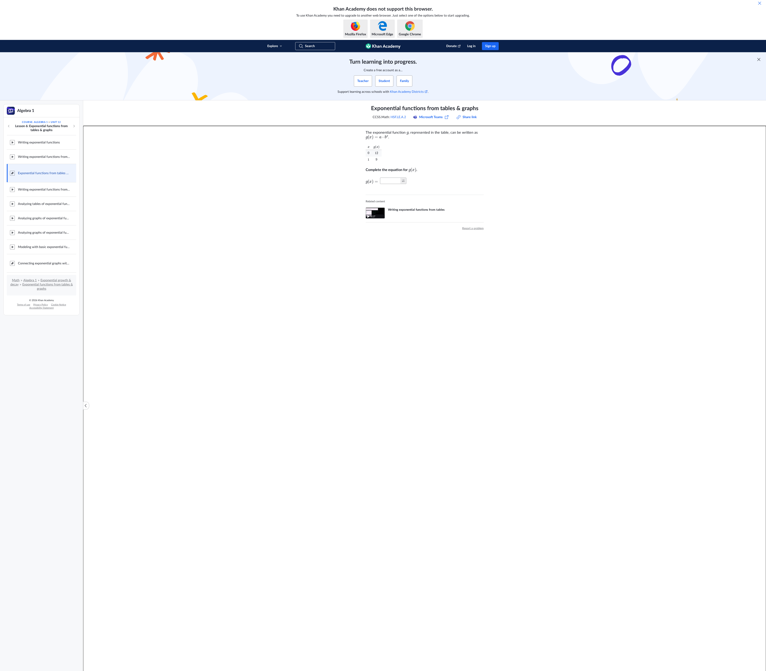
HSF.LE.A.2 (398, 117)
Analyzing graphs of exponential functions (44, 218)
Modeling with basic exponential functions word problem (44, 247)
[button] (403, 181)
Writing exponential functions (39, 142)
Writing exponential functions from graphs (44, 189)
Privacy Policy (40, 304)
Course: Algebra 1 (35, 122)
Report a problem (473, 228)
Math (16, 280)
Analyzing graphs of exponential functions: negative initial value (44, 232)
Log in (471, 46)
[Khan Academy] (383, 46)
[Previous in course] (8, 126)
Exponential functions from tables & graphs (44, 173)
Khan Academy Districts (407, 91)
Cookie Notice (58, 304)
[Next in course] (74, 126)
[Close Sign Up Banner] (759, 59)
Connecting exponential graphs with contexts (44, 263)
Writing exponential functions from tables (44, 156)
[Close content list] (86, 406)
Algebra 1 (30, 280)
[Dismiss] (759, 3)
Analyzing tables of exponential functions (44, 204)
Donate (451, 46)
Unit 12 (56, 122)
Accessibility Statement (41, 308)
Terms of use (23, 304)
